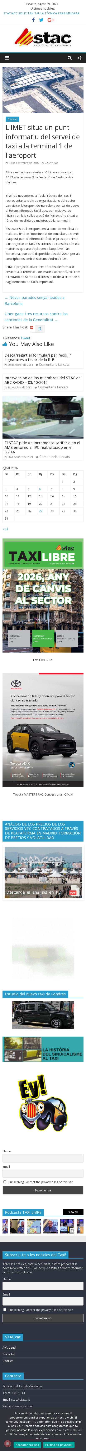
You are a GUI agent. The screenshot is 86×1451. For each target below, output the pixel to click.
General (12, 119)
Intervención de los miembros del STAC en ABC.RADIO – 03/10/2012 (43, 380)
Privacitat (9, 1354)
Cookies (8, 1361)
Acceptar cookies (27, 1444)
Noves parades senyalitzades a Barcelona (34, 300)
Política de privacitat (59, 1444)
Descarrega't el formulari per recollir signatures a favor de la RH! (38, 357)
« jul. (6, 529)
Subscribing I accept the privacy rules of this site (40, 1182)
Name (7, 1151)
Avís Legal (9, 1347)
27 (40, 511)
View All (73, 1212)
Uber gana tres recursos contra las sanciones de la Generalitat (36, 316)
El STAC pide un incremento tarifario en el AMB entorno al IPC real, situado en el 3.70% (42, 447)
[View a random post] (78, 58)
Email (6, 1167)
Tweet (25, 338)
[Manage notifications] (7, 1443)
